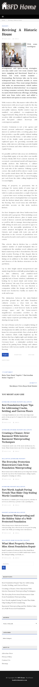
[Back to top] (33, 681)
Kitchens (13, 402)
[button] (3, 16)
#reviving (5, 360)
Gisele (16, 38)
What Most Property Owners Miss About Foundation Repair (19, 545)
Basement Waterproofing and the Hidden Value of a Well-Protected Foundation (18, 518)
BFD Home (21, 678)
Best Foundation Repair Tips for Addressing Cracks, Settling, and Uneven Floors (17, 408)
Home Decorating (17, 540)
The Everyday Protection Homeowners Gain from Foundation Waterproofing (16, 464)
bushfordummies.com (19, 680)
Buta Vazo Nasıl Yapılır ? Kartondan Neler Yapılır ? (17, 376)
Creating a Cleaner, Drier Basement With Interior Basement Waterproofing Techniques (16, 437)
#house (31, 355)
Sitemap (5, 663)
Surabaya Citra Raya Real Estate (23, 386)
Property (5, 26)
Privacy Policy (7, 657)
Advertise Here (7, 653)
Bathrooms (5, 402)
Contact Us (6, 660)
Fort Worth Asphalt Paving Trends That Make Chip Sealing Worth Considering (19, 492)
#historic (18, 355)
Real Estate (28, 402)
